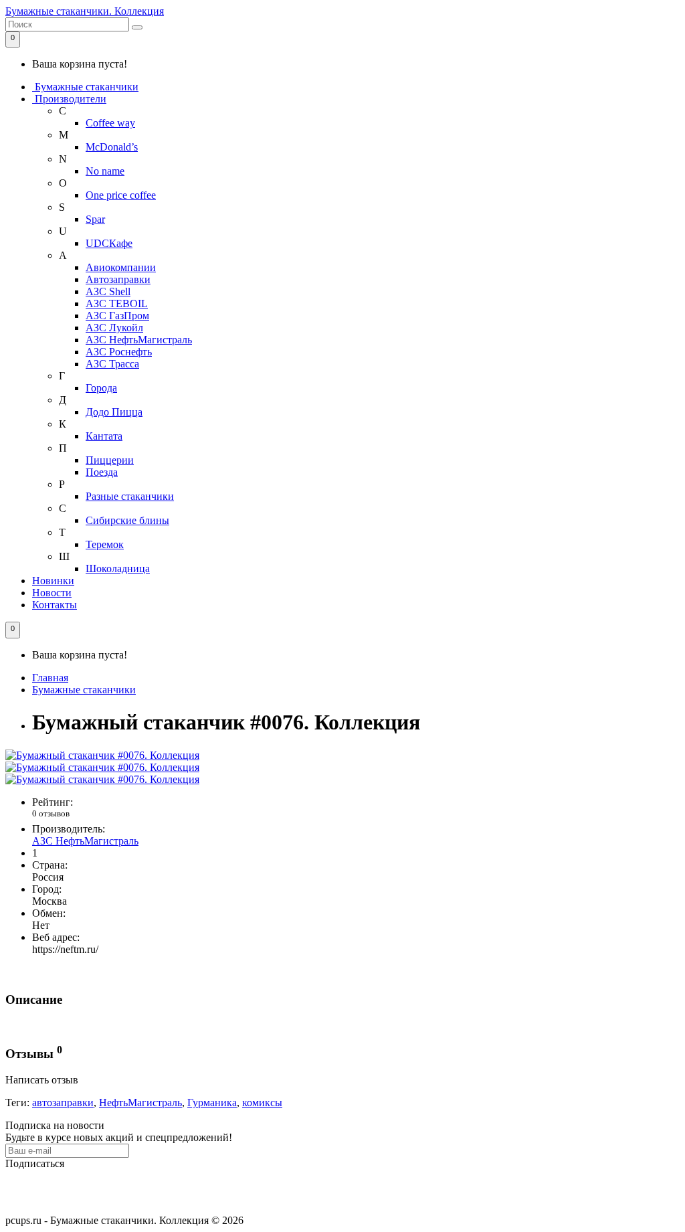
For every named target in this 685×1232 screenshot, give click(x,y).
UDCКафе (109, 243)
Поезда (102, 472)
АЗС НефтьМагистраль (139, 339)
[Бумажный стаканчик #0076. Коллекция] (102, 755)
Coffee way (110, 122)
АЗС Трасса (112, 363)
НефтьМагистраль (140, 1102)
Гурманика (212, 1102)
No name (105, 171)
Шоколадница (118, 568)
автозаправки (63, 1102)
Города (101, 387)
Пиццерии (110, 460)
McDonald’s (112, 147)
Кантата (104, 436)
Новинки (53, 580)
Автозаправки (118, 279)
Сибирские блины (127, 520)
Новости (52, 592)
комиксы (262, 1102)
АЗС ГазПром (117, 315)
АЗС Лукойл (114, 327)
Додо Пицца (114, 412)
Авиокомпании (121, 267)
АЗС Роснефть (119, 351)
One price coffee (121, 195)
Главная (50, 677)
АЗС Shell (108, 291)
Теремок (105, 544)
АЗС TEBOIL (117, 303)
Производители (69, 98)
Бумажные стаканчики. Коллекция (84, 11)
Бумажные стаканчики (85, 86)
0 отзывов (51, 813)
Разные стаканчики (130, 496)
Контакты (54, 604)
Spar (95, 219)
